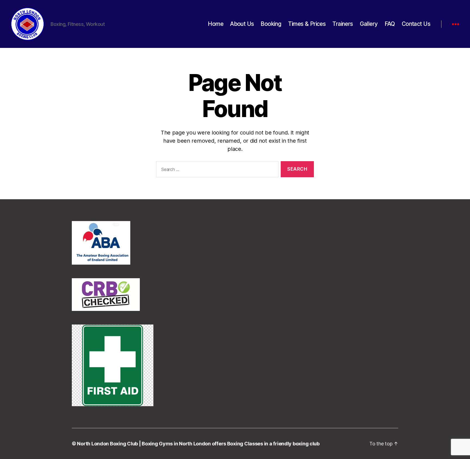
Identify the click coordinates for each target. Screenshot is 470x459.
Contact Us (416, 23)
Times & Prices (307, 23)
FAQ (390, 23)
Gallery (369, 23)
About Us (242, 23)
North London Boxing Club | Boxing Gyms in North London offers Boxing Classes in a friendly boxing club (198, 443)
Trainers (342, 23)
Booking (271, 23)
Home (215, 23)
